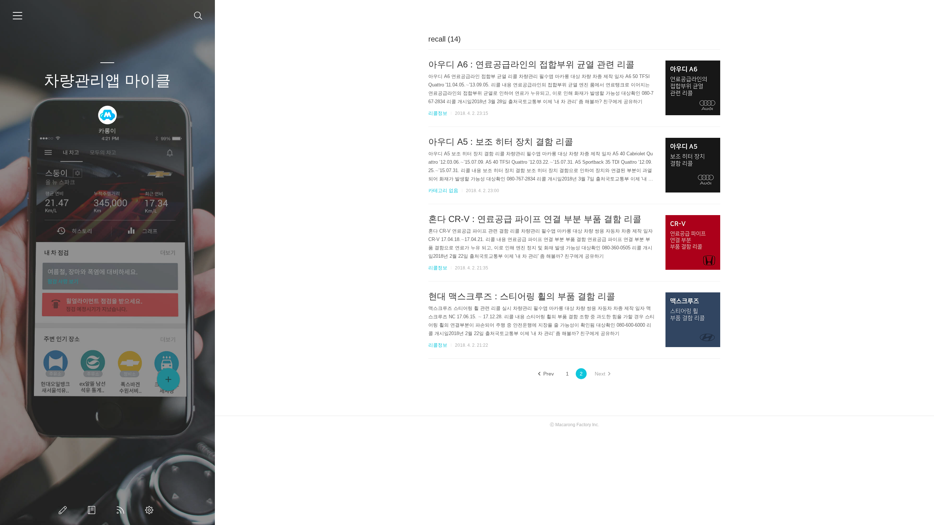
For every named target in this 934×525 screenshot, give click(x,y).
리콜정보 (437, 113)
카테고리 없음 (443, 190)
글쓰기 (64, 510)
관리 (150, 510)
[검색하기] (198, 16)
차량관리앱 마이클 (107, 80)
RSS (122, 510)
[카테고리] (17, 15)
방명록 (93, 510)
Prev (548, 374)
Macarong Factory (573, 424)
